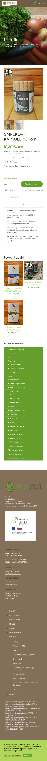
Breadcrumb (17, 659)
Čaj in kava (14, 418)
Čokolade (13, 422)
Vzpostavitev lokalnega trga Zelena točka (23, 669)
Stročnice (11, 372)
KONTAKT (12, 694)
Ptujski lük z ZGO (19, 646)
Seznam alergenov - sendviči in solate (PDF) (21, 506)
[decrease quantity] (7, 184)
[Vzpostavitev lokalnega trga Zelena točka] (20, 540)
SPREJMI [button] (27, 756)
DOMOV (12, 611)
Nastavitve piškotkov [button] (12, 756)
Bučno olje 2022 (19, 674)
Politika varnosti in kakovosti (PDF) (18, 504)
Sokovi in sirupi (15, 438)
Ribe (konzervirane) (15, 450)
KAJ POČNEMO (14, 615)
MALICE (12, 624)
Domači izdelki (13, 391)
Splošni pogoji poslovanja (14, 501)
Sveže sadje (14, 380)
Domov (6, 44)
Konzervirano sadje (17, 388)
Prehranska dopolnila (30, 44)
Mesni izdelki (15, 399)
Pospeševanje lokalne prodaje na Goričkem (25, 684)
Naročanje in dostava (13, 497)
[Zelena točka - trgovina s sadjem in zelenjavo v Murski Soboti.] (9, 4)
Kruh (9, 357)
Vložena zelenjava (17, 368)
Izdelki (15, 44)
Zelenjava (11, 361)
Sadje (10, 376)
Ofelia (15, 650)
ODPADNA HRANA (16, 633)
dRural (15, 689)
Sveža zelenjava (16, 364)
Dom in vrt (11, 353)
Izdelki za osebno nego (16, 458)
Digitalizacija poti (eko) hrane (24, 655)
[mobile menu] (44, 4)
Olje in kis (13, 430)
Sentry (15, 642)
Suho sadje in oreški (17, 384)
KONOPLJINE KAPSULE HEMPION (33, 284)
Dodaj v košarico (32, 184)
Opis (23, 205)
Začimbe (13, 415)
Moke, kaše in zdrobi (17, 411)
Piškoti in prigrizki (16, 434)
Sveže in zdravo (19, 678)
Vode (12, 407)
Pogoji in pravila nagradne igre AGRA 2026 (21, 702)
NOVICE (12, 628)
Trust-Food (17, 663)
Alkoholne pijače (16, 446)
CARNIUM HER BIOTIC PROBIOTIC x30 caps (13, 290)
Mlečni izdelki (15, 403)
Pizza (12, 395)
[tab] (23, 205)
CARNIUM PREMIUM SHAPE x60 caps (13, 329)
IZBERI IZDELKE (14, 620)
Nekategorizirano (14, 454)
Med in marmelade (17, 426)
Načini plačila (10, 499)
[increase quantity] (17, 184)
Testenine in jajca (16, 442)
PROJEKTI (12, 637)
